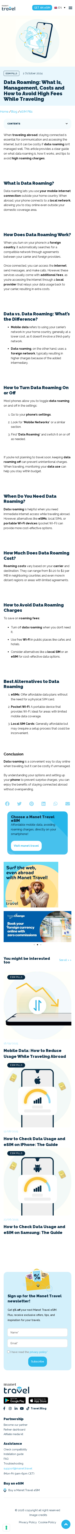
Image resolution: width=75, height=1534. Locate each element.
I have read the (29, 1352)
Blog (14, 111)
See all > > (65, 960)
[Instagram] (10, 1408)
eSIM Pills (11, 73)
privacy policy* (39, 1352)
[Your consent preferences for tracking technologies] (6, 1527)
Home (4, 111)
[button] (71, 8)
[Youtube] (22, 1408)
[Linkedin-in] (16, 1408)
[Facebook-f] (4, 1408)
